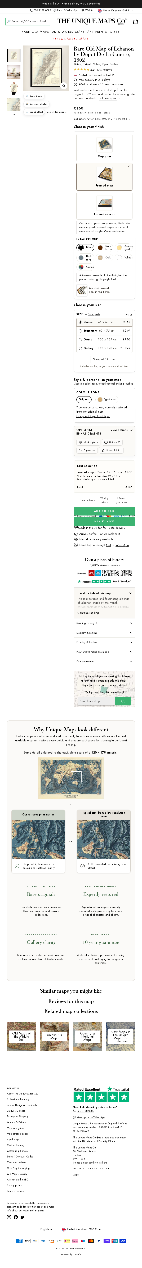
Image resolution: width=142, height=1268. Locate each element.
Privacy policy (14, 1185)
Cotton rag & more (17, 1151)
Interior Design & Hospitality (22, 1105)
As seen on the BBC (17, 1180)
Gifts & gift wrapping (18, 1168)
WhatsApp (122, 545)
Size (104, 314)
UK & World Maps (68, 31)
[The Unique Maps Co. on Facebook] (16, 1230)
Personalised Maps (71, 39)
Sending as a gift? (87, 623)
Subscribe (49, 1220)
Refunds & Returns (16, 1122)
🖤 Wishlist (87, 10)
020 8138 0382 (85, 1111)
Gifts (115, 31)
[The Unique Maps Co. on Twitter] (22, 1230)
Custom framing (15, 1145)
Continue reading (88, 613)
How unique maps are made (93, 651)
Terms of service (15, 1191)
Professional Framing (18, 1099)
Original (84, 399)
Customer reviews (16, 1162)
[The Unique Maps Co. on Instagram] (9, 1230)
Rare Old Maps (36, 31)
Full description (108, 98)
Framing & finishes (87, 642)
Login (76, 1175)
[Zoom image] (63, 85)
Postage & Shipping (17, 1116)
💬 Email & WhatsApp (66, 10)
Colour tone (87, 392)
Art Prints (97, 31)
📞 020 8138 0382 (40, 10)
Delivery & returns (87, 632)
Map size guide (15, 1128)
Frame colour (87, 239)
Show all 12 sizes (104, 359)
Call (108, 545)
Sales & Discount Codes (20, 1157)
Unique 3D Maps (16, 1111)
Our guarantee (85, 661)
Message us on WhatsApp (91, 1117)
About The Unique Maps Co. (22, 1094)
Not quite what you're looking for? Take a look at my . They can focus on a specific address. (104, 681)
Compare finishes (114, 231)
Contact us (13, 1088)
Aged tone (110, 399)
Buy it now (104, 521)
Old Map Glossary (17, 1174)
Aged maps (13, 1139)
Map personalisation (18, 1134)
